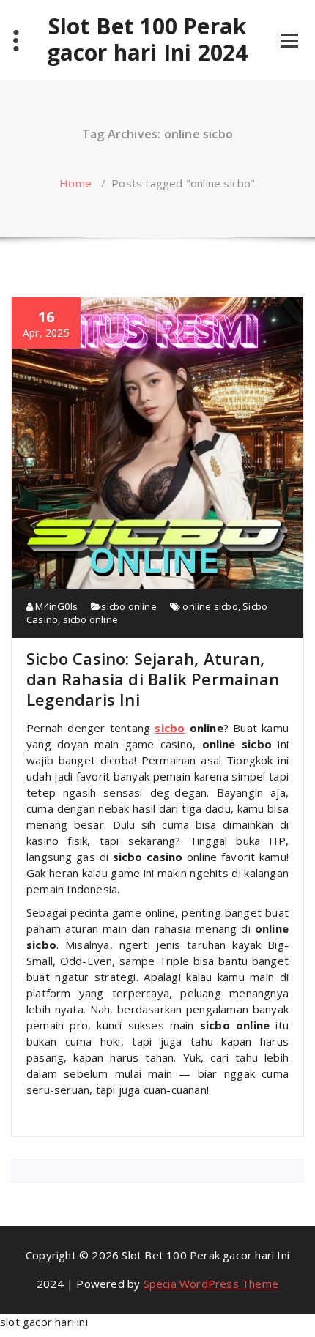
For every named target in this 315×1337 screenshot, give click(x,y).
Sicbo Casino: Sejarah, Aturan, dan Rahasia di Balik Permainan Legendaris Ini (152, 678)
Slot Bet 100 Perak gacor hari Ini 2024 (147, 39)
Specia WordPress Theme (211, 1283)
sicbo (170, 727)
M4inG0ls (55, 606)
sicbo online (128, 606)
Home (75, 183)
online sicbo (209, 606)
